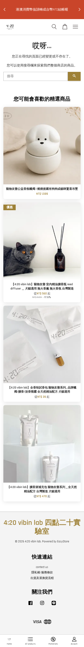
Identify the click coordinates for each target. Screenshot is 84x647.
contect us (42, 567)
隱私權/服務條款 (42, 572)
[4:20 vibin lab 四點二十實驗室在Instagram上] (42, 605)
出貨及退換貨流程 (42, 578)
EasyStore (63, 541)
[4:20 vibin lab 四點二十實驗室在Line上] (54, 605)
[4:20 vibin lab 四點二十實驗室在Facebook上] (30, 605)
